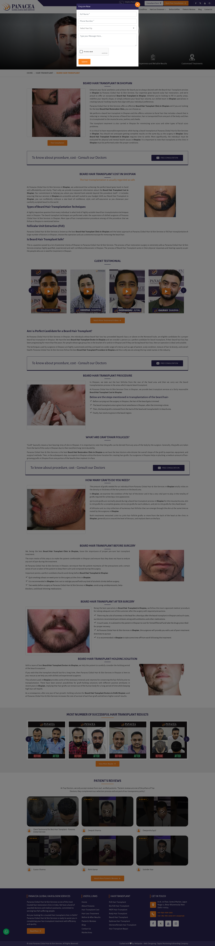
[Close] (137, 4)
